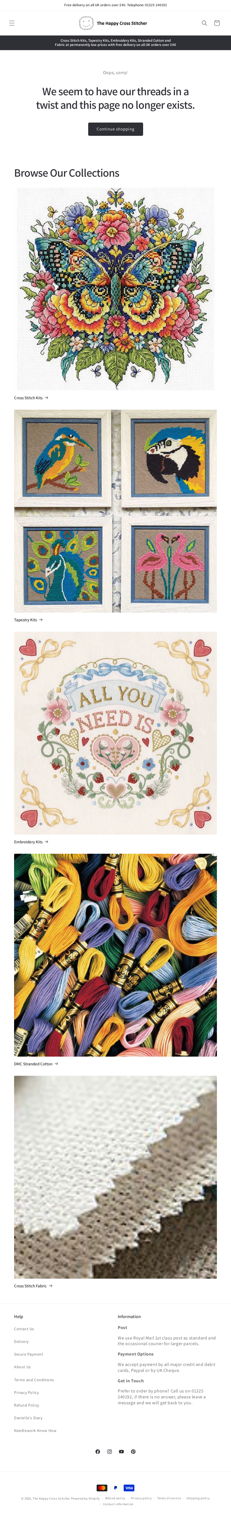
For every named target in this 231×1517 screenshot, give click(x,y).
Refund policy (115, 1498)
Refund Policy (26, 1405)
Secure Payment (28, 1354)
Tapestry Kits (25, 619)
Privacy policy (141, 1498)
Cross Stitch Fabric (30, 1285)
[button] (12, 23)
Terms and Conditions (34, 1379)
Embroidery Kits (28, 841)
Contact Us (24, 1328)
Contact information (118, 1504)
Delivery (21, 1341)
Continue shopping (116, 129)
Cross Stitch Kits (28, 397)
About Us (22, 1366)
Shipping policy (198, 1498)
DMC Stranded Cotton (33, 1063)
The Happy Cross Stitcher (51, 1498)
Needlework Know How (35, 1430)
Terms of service (169, 1498)
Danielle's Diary (28, 1417)
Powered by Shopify (85, 1498)
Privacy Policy (26, 1392)
